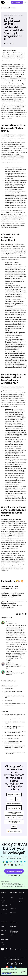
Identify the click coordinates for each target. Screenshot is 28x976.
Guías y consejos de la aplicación (10, 883)
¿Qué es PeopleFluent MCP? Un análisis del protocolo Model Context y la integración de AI (13, 885)
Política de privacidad (6, 973)
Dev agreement (16, 957)
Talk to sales (13, 926)
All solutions (4, 913)
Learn (11, 897)
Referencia (7, 881)
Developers (13, 908)
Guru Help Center (21, 897)
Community (13, 912)
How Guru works (3, 901)
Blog (11, 916)
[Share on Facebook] (13, 43)
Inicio (2, 881)
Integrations (4, 905)
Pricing (2, 897)
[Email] (5, 43)
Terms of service (7, 957)
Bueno (23, 971)
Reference (12, 904)
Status (20, 902)
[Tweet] (10, 43)
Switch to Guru (4, 939)
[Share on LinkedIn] (7, 43)
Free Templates (4, 943)
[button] (25, 2)
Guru (10, 535)
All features (4, 909)
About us (3, 930)
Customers (13, 901)
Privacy (23, 957)
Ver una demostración (17, 2)
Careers (3, 926)
